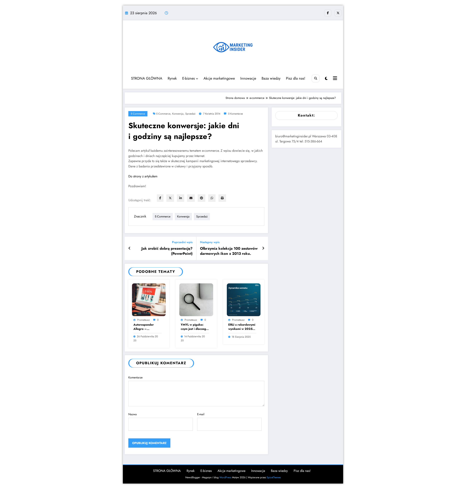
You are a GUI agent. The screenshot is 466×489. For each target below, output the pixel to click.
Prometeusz (143, 320)
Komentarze (135, 377)
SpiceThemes (274, 477)
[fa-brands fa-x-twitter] (338, 13)
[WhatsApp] (212, 198)
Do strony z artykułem (142, 176)
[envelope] (191, 198)
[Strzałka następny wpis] (263, 248)
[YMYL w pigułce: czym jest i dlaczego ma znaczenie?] (196, 299)
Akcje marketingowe (219, 78)
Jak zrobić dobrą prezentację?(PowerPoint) (167, 251)
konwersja (177, 113)
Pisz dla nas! (295, 78)
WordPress (225, 477)
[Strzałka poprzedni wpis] (129, 248)
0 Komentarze (235, 113)
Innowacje (248, 78)
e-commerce (138, 113)
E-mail (200, 414)
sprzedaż (190, 113)
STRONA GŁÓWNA (146, 78)
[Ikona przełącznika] (334, 78)
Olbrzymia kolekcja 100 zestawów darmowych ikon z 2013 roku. (229, 251)
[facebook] (160, 198)
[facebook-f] (327, 13)
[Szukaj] (315, 78)
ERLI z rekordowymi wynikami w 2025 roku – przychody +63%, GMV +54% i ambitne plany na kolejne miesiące (241, 327)
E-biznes (188, 78)
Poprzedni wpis (182, 242)
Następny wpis (210, 242)
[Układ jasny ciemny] (326, 78)
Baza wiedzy (271, 78)
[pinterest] (201, 198)
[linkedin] (180, 198)
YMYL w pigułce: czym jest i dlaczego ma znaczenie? (194, 327)
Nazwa (132, 414)
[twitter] (170, 198)
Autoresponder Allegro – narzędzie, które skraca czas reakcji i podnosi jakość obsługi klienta (146, 327)
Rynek (172, 78)
